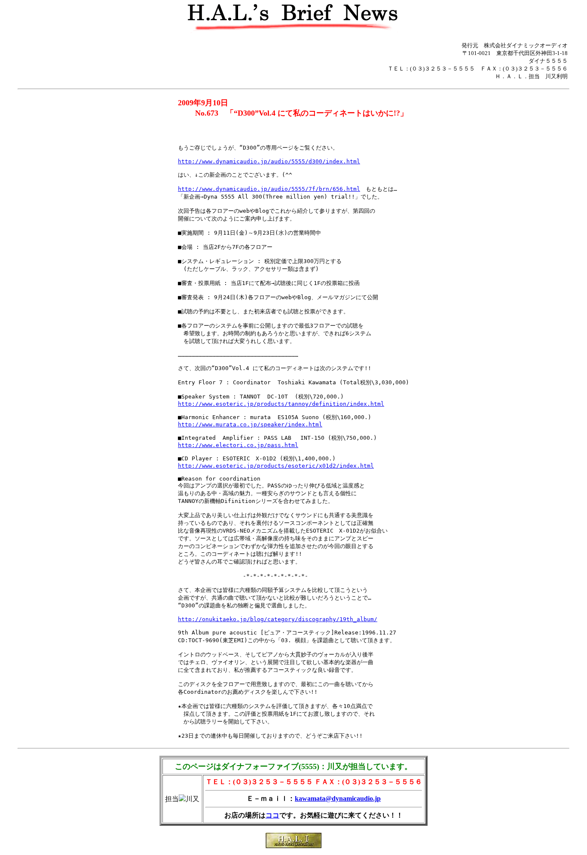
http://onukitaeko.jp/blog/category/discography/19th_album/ (277, 619)
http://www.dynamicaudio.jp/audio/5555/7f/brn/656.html (269, 189)
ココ (272, 815)
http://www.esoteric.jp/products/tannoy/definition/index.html (281, 404)
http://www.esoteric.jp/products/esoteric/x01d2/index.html (276, 466)
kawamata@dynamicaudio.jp (338, 798)
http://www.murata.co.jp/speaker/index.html (250, 424)
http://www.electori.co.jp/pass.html (238, 445)
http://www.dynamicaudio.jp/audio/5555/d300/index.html (269, 161)
